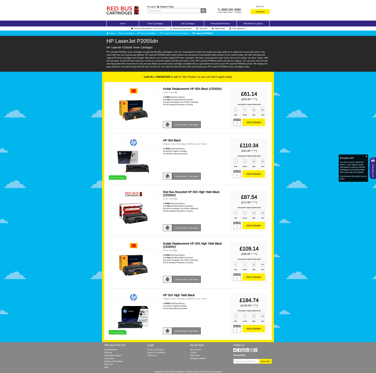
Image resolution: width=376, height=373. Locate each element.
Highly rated (220, 28)
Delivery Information (113, 361)
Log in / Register (158, 6)
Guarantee (109, 358)
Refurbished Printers (220, 23)
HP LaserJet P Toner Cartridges (174, 33)
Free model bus (239, 28)
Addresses (195, 355)
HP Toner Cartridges (146, 33)
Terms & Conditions (156, 352)
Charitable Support (113, 355)
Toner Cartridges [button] (155, 23)
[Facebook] (239, 351)
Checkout (260, 11)
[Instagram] (251, 351)
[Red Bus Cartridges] (123, 6)
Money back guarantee (182, 28)
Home (123, 23)
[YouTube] (243, 351)
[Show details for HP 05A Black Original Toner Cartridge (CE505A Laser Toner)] (133, 162)
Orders (193, 352)
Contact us (152, 355)
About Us (108, 364)
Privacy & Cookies (155, 349)
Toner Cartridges (126, 33)
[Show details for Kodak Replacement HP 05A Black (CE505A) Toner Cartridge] (133, 111)
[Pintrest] (255, 351)
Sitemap (108, 352)
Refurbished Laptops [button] (253, 23)
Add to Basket (253, 122)
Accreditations (110, 349)
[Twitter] (235, 351)
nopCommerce (216, 372)
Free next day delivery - (149, 28)
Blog (171, 6)
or (157, 76)
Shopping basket (198, 358)
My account (195, 349)
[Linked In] (247, 351)
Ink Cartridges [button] (187, 23)
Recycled (203, 28)
